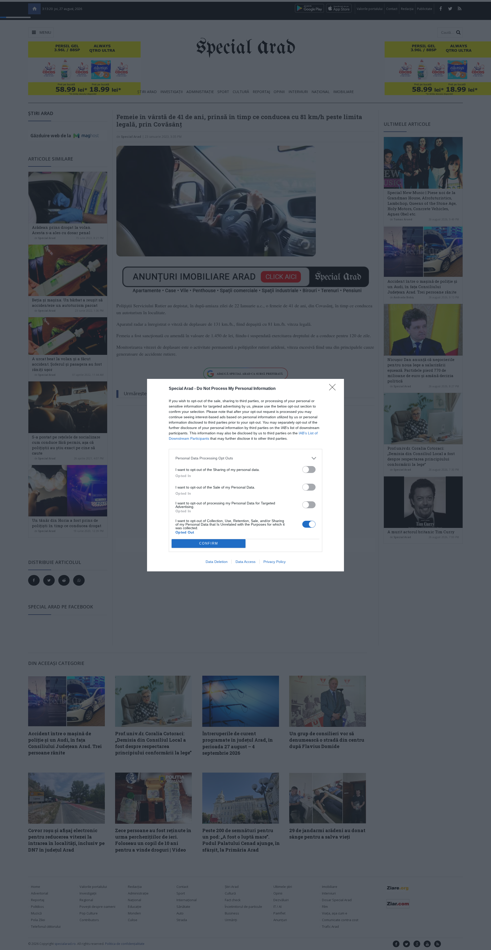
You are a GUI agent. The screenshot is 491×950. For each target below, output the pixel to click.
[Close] (334, 389)
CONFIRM (208, 543)
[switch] (309, 469)
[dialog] (245, 475)
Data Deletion (217, 562)
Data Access (245, 562)
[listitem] (245, 458)
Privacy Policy (274, 562)
